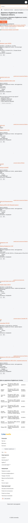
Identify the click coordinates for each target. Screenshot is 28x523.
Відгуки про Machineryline (7, 478)
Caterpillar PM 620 (4, 323)
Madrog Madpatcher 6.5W (6, 246)
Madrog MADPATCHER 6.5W (7, 80)
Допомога (4, 443)
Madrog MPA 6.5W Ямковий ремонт (9, 205)
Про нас (3, 441)
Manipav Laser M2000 (5, 43)
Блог (3, 480)
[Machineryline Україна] (9, 2)
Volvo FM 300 (3, 396)
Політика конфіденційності (8, 473)
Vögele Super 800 (4, 406)
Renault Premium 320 (4, 401)
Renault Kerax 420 (3, 412)
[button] (26, 2)
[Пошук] (26, 6)
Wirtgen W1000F (4, 167)
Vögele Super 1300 (4, 417)
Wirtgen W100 (2, 390)
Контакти (4, 445)
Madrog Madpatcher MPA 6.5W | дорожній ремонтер (13, 360)
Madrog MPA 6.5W (4, 130)
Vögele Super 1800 (4, 385)
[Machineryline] (1, 10)
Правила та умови (6, 471)
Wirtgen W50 (4, 427)
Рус (5, 452)
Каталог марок (5, 482)
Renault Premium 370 (4, 422)
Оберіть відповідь (6, 103)
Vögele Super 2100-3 (5, 284)
